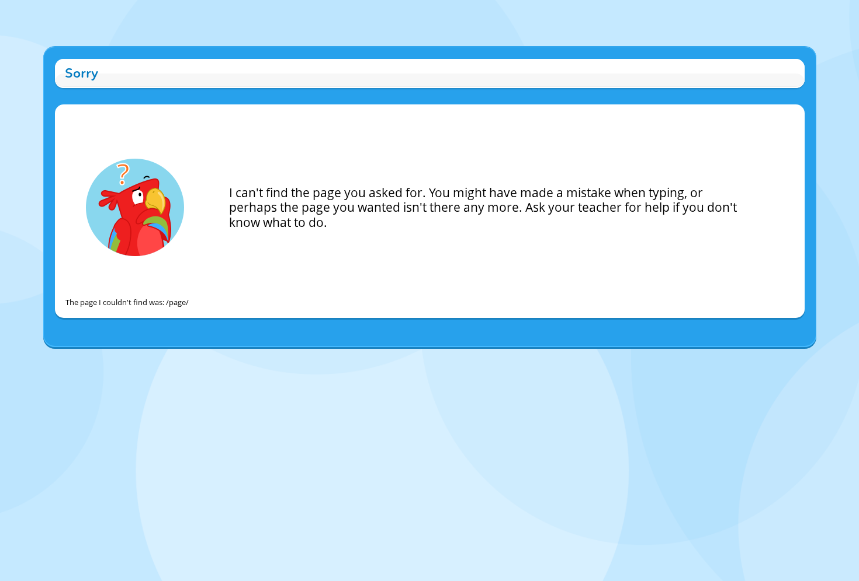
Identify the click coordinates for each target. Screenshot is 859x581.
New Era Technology (473, 358)
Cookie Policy (374, 358)
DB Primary (530, 358)
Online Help (329, 358)
